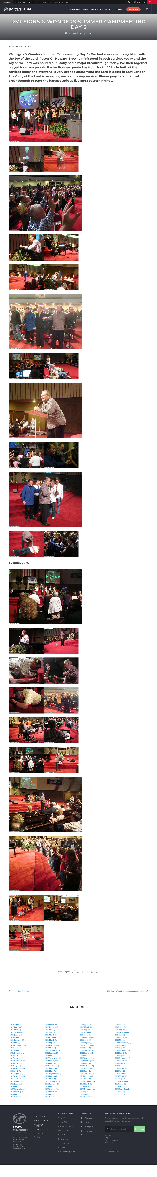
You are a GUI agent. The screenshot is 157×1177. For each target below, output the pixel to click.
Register (108, 1135)
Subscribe (139, 1129)
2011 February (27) (87, 1060)
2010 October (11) (87, 1073)
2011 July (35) (120, 1063)
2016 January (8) (16, 1027)
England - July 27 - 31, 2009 (20, 991)
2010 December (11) (17, 1076)
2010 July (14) (120, 1071)
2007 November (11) (53, 1097)
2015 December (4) (87, 1037)
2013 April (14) (16, 1048)
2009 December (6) (122, 1081)
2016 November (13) (88, 1032)
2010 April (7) (15, 1071)
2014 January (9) (121, 1037)
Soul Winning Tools (66, 1152)
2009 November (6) (87, 1081)
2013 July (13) (120, 1048)
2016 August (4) (121, 1029)
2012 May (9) (50, 1055)
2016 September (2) (17, 1032)
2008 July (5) (85, 1086)
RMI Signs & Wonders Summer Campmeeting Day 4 (127, 991)
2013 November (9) (122, 1050)
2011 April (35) (16, 1063)
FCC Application (18, 1146)
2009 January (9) (51, 1076)
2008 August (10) (121, 1086)
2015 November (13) (53, 1037)
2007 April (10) (86, 1091)
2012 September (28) (53, 1058)
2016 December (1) (122, 1032)
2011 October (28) (87, 1066)
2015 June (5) (120, 1035)
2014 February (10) (17, 1040)
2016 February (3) (52, 1027)
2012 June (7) (85, 1055)
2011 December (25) (17, 1068)
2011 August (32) (16, 1066)
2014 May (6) (120, 1040)
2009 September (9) (52, 1081)
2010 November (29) (123, 1073)
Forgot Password (111, 1140)
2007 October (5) (16, 1097)
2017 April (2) (85, 1024)
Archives (61, 1147)
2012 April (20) (16, 1055)
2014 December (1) (52, 1045)
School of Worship (39, 1125)
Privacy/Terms (17, 1144)
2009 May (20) (50, 1078)
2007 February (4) (17, 1091)
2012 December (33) (17, 1060)
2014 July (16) (50, 1042)
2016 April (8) (120, 1027)
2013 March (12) (121, 1045)
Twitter (87, 1122)
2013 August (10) (16, 1050)
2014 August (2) (86, 1042)
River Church (40, 1117)
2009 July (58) (120, 1078)
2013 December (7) (17, 1053)
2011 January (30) (51, 1060)
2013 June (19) (85, 1048)
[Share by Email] (97, 972)
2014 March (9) (51, 1040)
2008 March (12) (86, 1084)
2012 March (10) (121, 1053)
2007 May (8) (120, 1091)
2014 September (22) (123, 1042)
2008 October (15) (52, 1089)
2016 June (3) (50, 1029)
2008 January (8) (16, 1084)
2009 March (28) (121, 1076)
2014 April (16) (86, 1040)
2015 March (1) (51, 1035)
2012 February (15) (87, 1053)
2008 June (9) (50, 1086)
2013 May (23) (50, 1048)
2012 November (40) (123, 1058)
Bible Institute (41, 1120)
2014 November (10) (18, 1045)
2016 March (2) (86, 1027)
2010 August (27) (16, 1073)
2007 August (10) (86, 1094)
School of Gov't (42, 1130)
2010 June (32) (85, 1071)
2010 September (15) (53, 1073)
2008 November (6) (87, 1089)
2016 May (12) (15, 1029)
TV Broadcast (63, 1143)
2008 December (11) (122, 1089)
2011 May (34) (50, 1063)
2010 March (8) (121, 1068)
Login (107, 1138)
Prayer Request (64, 1118)
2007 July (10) (50, 1094)
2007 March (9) (51, 1091)
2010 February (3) (86, 1068)
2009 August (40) (16, 1081)
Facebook (88, 1118)
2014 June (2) (15, 1042)
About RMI (62, 1122)
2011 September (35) (53, 1066)
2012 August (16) (16, 1058)
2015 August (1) (16, 1037)
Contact (61, 1135)
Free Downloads (111, 1142)
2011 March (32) (121, 1060)
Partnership (63, 1139)
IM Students (40, 1133)
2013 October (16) (87, 1050)
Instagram (88, 1127)
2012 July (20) (120, 1055)
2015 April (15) (86, 1035)
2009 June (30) (85, 1078)
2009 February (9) (86, 1076)
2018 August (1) (16, 1024)
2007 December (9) (87, 1097)
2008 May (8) (15, 1086)
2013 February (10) (87, 1045)
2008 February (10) (52, 1084)
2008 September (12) (18, 1089)
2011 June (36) (85, 1063)
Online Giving (64, 1130)
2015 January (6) (16, 1035)
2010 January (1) (51, 1068)
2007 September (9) (122, 1094)
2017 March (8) (51, 1024)
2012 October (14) (87, 1058)
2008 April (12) (120, 1084)
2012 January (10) (51, 1053)
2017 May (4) (120, 1024)
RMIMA (37, 1137)
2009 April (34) (16, 1078)
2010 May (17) (50, 1071)
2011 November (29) (123, 1066)
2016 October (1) (51, 1032)
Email (23, 1148)
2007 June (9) (15, 1094)
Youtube (88, 1131)
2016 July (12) (85, 1029)
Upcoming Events (66, 1126)
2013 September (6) (52, 1050)
